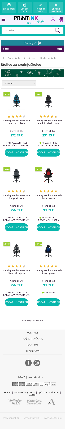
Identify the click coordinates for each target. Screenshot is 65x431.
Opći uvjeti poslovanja (48, 392)
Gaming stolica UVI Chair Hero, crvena (48, 197)
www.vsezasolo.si (53, 417)
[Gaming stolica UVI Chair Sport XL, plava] (17, 101)
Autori (32, 394)
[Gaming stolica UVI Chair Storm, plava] (48, 250)
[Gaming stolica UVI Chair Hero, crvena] (48, 176)
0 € (60, 19)
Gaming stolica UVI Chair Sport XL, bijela (16, 272)
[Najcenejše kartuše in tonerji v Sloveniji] (26, 18)
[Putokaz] (3, 58)
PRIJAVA (53, 20)
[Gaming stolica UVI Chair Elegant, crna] (17, 176)
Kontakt (7, 392)
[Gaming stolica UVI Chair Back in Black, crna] (48, 101)
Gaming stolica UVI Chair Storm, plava (48, 272)
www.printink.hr (32, 417)
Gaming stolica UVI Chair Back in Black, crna (48, 122)
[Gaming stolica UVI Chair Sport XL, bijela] (17, 250)
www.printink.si (11, 417)
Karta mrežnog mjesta (24, 392)
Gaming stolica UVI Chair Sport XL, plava (16, 122)
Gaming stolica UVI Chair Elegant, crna (16, 197)
